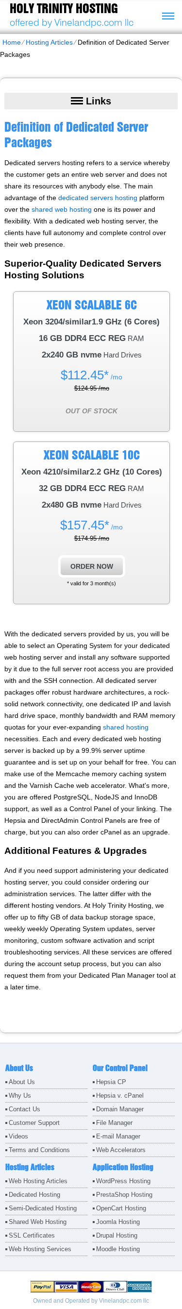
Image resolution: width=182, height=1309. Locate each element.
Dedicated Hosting (34, 1194)
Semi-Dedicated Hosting (43, 1208)
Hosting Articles (49, 42)
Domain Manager (120, 1109)
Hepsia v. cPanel (120, 1095)
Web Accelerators (121, 1150)
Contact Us (24, 1109)
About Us (22, 1082)
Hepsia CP (111, 1082)
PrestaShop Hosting (124, 1194)
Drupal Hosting (116, 1235)
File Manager (114, 1122)
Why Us (20, 1095)
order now (91, 566)
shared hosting (126, 727)
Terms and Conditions (39, 1150)
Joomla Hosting (118, 1221)
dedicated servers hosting (97, 198)
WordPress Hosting (123, 1181)
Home (11, 42)
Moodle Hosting (118, 1249)
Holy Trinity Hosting (64, 8)
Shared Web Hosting (37, 1221)
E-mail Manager (118, 1136)
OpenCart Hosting (121, 1208)
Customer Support (34, 1122)
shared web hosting (62, 209)
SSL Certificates (32, 1235)
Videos (18, 1136)
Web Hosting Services (40, 1249)
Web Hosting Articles (38, 1181)
